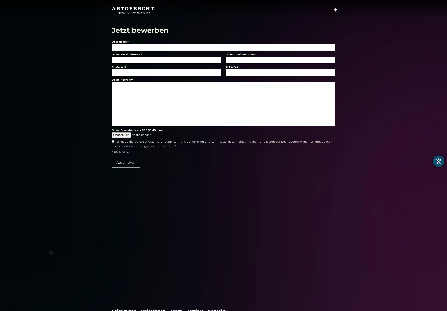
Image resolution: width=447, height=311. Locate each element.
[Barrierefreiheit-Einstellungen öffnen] (438, 161)
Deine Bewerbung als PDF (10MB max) (137, 130)
